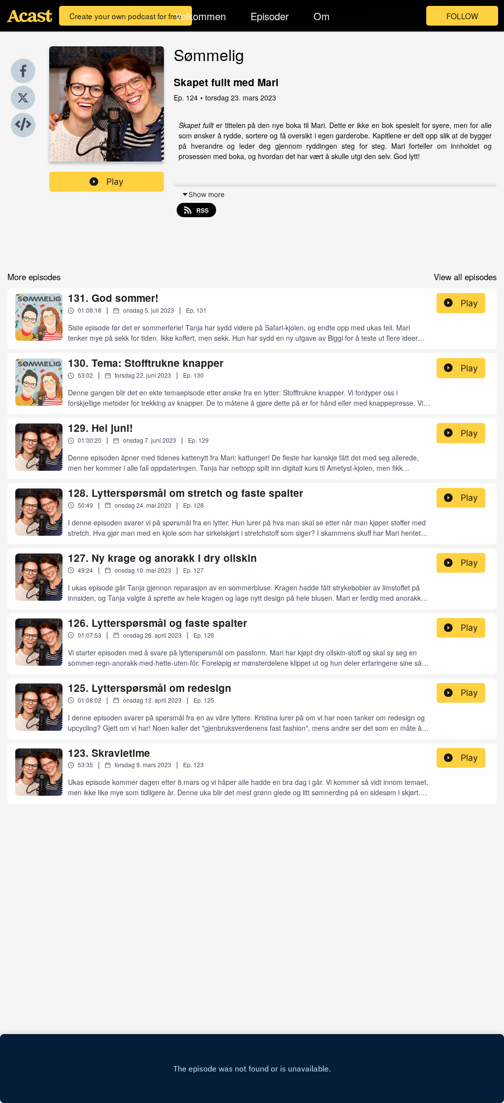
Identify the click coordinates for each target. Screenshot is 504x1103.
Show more (206, 194)
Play (115, 181)
